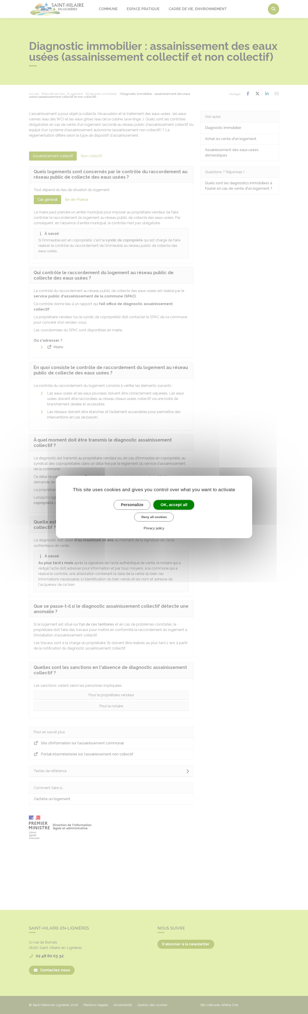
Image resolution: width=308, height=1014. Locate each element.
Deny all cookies (154, 517)
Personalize (132, 504)
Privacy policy (154, 528)
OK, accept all (174, 504)
